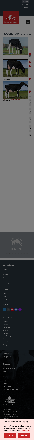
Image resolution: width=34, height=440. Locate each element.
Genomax (6, 330)
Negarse (23, 435)
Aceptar (10, 435)
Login (26, 1)
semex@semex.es (12, 416)
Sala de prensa (7, 386)
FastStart (5, 324)
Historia (5, 371)
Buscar (25, 7)
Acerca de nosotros (9, 368)
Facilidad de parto (8, 336)
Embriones (6, 299)
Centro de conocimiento (10, 389)
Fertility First (6, 327)
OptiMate (6, 275)
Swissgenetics (7, 357)
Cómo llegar (6, 418)
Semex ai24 (6, 284)
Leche (5, 293)
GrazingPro (6, 354)
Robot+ (5, 339)
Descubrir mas (26, 430)
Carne (4, 296)
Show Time (6, 342)
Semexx (5, 333)
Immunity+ (6, 269)
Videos (25, 4)
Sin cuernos (6, 348)
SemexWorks (7, 272)
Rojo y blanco (7, 345)
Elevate (5, 281)
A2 (3, 351)
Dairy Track (6, 278)
